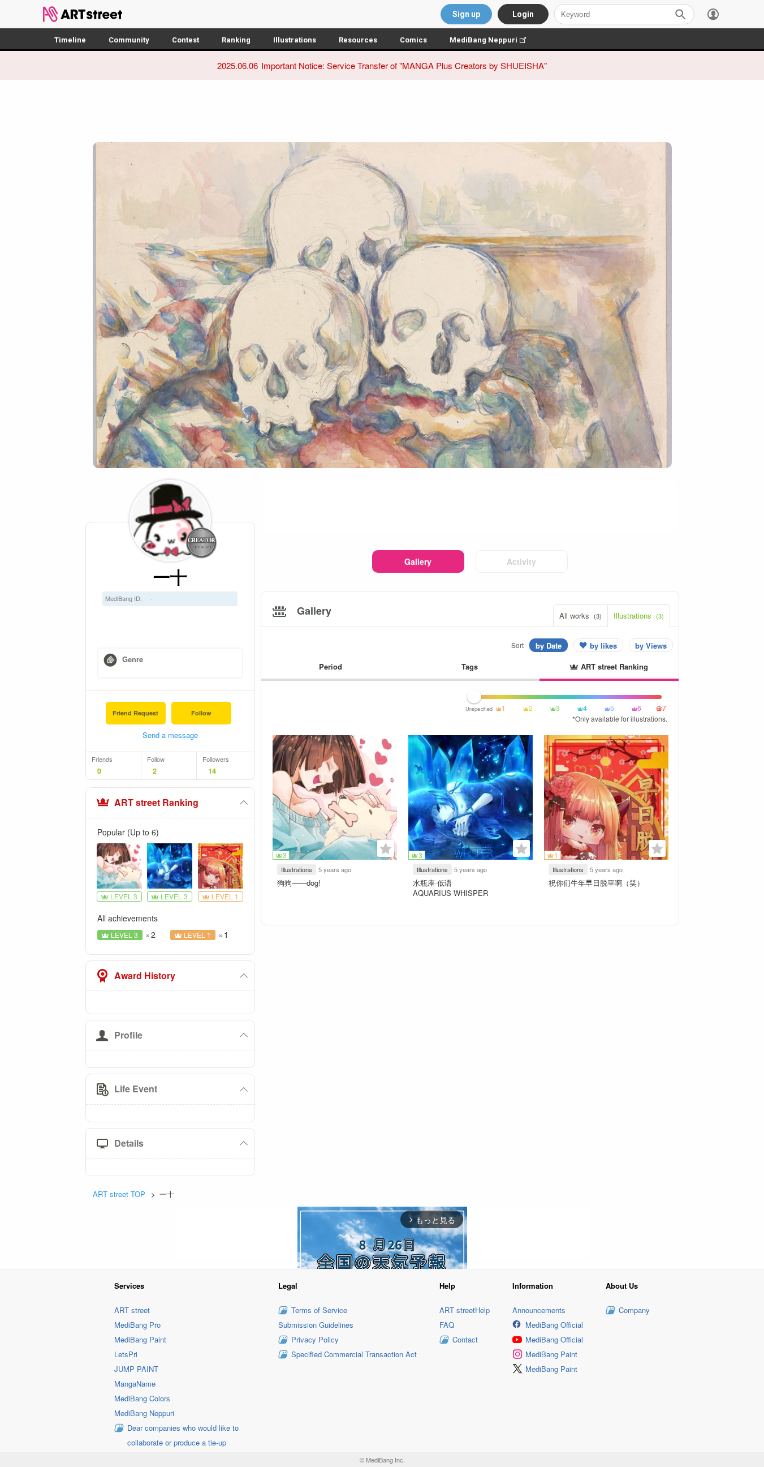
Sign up (466, 14)
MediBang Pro (137, 1324)
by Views (651, 645)
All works (580, 615)
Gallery (417, 561)
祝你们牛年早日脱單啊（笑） (596, 882)
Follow (201, 713)
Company (634, 1310)
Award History (144, 975)
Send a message (170, 735)
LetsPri (125, 1354)
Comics (413, 40)
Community (129, 40)
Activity (521, 561)
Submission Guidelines (315, 1324)
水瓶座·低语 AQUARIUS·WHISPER (450, 887)
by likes (603, 645)
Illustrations (294, 40)
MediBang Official (554, 1324)
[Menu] (713, 14)
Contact (465, 1339)
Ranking (236, 40)
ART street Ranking (156, 802)
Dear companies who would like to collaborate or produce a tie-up (183, 1435)
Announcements (539, 1310)
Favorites (385, 848)
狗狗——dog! (299, 882)
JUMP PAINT (136, 1368)
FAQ (446, 1324)
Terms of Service (319, 1310)
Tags (469, 666)
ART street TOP (119, 1194)
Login (523, 14)
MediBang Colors (142, 1398)
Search (680, 14)
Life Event (135, 1088)
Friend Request (135, 713)
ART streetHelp (464, 1310)
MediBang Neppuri (493, 40)
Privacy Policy (315, 1339)
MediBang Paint (140, 1339)
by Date (549, 645)
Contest (185, 40)
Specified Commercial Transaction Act (354, 1354)
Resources (358, 40)
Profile (128, 1034)
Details (129, 1142)
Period (330, 666)
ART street (132, 1310)
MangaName (135, 1383)
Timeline (70, 40)
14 (212, 771)
